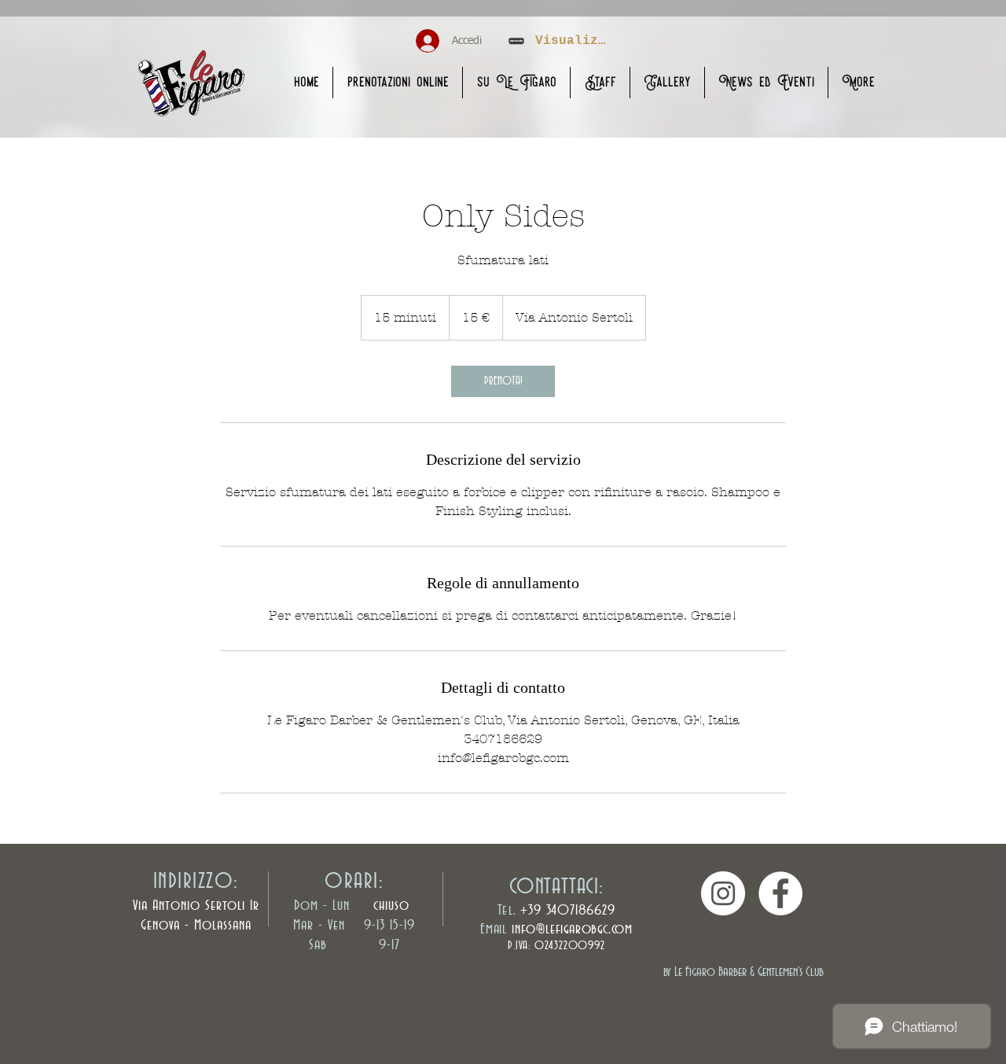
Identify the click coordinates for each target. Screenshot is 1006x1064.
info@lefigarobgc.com (572, 929)
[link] (503, 381)
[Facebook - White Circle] (780, 893)
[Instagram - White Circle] (723, 893)
